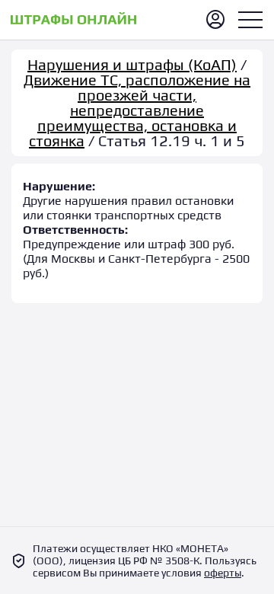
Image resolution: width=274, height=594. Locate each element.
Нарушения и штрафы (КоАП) (132, 64)
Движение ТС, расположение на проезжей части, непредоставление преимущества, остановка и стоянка (137, 110)
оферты (222, 573)
